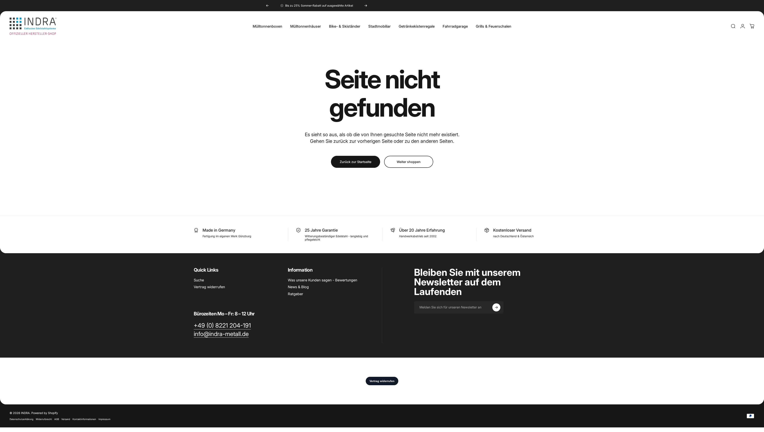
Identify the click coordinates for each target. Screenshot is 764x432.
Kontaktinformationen (84, 419)
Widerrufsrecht (44, 419)
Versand (65, 419)
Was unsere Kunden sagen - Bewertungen (322, 280)
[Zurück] (267, 5)
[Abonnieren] (496, 307)
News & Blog (298, 287)
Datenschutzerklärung (21, 419)
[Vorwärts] (365, 5)
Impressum (104, 419)
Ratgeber (295, 294)
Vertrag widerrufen (209, 287)
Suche (199, 280)
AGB (56, 419)
